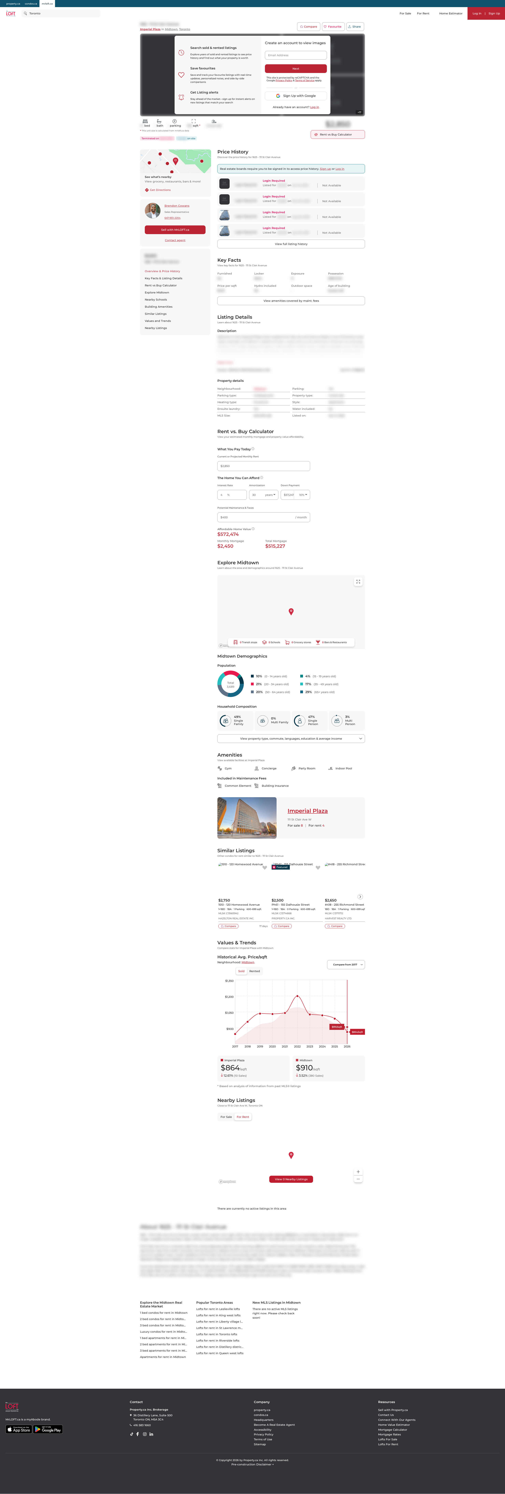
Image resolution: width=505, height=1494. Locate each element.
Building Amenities (158, 306)
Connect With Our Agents (396, 1420)
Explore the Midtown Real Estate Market (161, 1304)
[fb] (139, 1434)
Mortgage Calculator (392, 1429)
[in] (145, 1434)
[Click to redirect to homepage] (10, 13)
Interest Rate (225, 485)
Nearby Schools (156, 299)
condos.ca (31, 3)
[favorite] (265, 868)
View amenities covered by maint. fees (291, 301)
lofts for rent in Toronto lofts (216, 1334)
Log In (477, 13)
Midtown (171, 29)
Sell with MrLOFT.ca (175, 230)
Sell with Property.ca (393, 1410)
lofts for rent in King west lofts (218, 1315)
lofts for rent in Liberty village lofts (221, 1321)
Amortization (257, 485)
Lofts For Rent (388, 1444)
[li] (152, 1434)
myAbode (33, 1419)
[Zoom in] (358, 1171)
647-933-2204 (172, 218)
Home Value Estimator (394, 1425)
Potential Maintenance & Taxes (235, 507)
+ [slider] (359, 975)
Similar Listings (155, 314)
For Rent (423, 13)
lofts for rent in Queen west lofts (219, 1353)
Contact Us (386, 1415)
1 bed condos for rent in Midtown (164, 1313)
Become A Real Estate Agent (274, 1425)
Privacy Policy (284, 80)
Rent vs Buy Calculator (161, 285)
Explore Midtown (157, 292)
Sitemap (260, 1444)
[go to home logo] (12, 1407)
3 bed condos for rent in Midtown (164, 1325)
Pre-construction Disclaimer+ (252, 1464)
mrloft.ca (47, 3)
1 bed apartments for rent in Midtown (167, 1338)
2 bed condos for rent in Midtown (164, 1319)
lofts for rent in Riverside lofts (217, 1340)
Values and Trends (158, 321)
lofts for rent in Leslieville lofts (218, 1309)
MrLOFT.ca (13, 1419)
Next (296, 68)
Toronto (184, 29)
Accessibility (262, 1429)
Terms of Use (263, 1439)
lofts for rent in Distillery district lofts (223, 1347)
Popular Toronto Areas (214, 1302)
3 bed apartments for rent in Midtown (167, 1350)
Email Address (275, 54)
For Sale (405, 13)
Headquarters (263, 1420)
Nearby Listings (156, 328)
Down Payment (290, 485)
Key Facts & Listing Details (163, 278)
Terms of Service (304, 80)
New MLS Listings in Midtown (276, 1302)
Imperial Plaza (150, 29)
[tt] (132, 1434)
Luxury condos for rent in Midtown (165, 1331)
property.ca (13, 3)
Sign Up (494, 13)
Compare (310, 26)
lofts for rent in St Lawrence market (222, 1328)
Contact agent (175, 240)
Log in (314, 107)
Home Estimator (451, 13)
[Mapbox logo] (227, 645)
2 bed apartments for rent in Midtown (167, 1344)
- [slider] (321, 975)
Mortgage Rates (389, 1434)
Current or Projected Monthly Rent (238, 456)
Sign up (325, 169)
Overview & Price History (162, 271)
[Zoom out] (358, 1179)
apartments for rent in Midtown (163, 1357)
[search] (61, 13)
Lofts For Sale (387, 1439)
